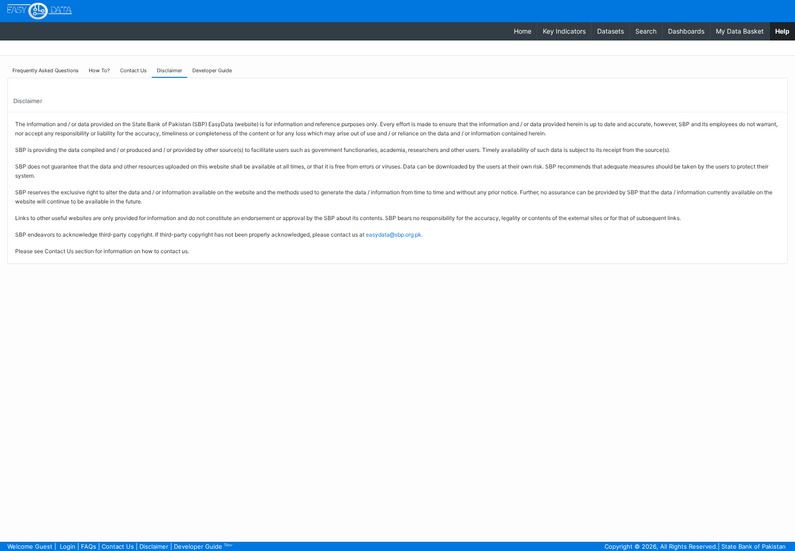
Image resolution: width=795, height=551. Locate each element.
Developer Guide (203, 546)
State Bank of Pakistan (753, 546)
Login (67, 546)
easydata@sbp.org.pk (393, 234)
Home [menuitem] (522, 31)
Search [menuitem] (646, 31)
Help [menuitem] (785, 31)
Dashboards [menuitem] (686, 31)
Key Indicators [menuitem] (564, 31)
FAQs (88, 546)
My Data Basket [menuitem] (740, 31)
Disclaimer (153, 546)
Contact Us (118, 546)
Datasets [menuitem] (610, 31)
